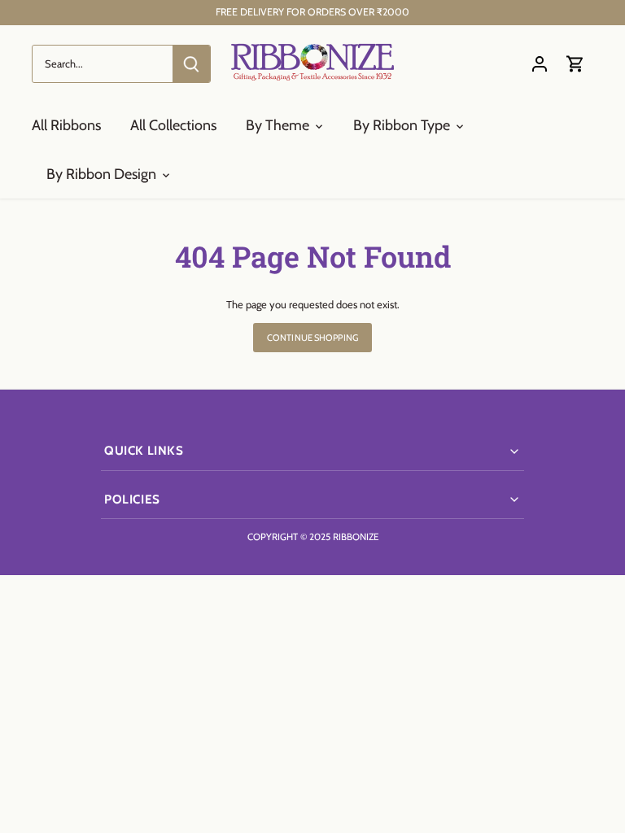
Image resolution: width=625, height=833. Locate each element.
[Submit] (191, 64)
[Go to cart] (575, 63)
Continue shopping (312, 337)
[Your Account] (539, 63)
